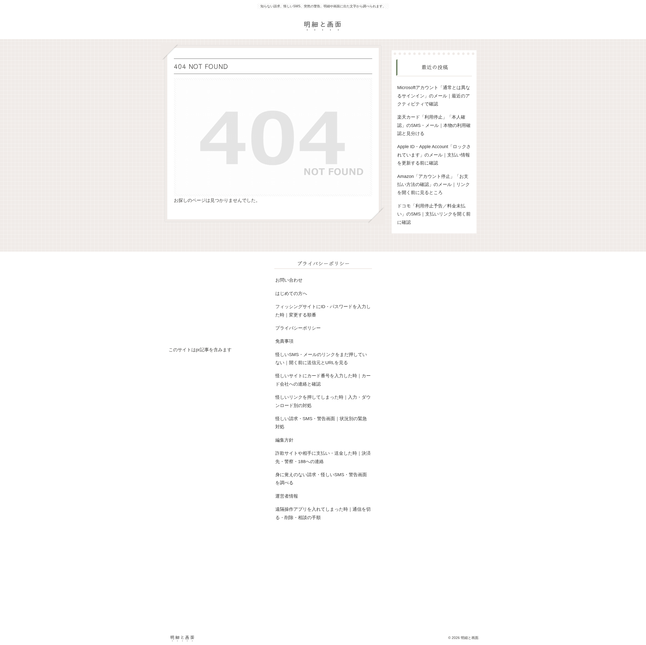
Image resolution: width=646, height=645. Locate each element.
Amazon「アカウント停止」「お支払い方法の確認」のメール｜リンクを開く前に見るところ (433, 184)
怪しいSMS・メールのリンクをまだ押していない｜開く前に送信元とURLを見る (321, 358)
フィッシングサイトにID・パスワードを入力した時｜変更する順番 (323, 310)
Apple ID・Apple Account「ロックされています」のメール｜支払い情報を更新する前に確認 (434, 155)
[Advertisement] (217, 302)
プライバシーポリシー (298, 328)
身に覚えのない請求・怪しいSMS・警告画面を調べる (321, 478)
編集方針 (284, 440)
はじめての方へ (291, 293)
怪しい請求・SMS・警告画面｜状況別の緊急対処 (321, 422)
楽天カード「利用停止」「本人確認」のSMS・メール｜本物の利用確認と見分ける (434, 125)
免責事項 (284, 341)
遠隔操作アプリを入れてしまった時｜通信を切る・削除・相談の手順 (323, 513)
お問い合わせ (289, 280)
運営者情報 (286, 496)
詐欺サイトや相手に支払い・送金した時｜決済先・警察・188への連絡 (323, 457)
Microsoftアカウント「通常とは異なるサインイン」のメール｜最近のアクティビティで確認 (433, 95)
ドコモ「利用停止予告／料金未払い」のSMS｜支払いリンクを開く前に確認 (434, 214)
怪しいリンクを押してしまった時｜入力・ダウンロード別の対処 (323, 401)
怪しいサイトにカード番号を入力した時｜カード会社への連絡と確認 (323, 379)
